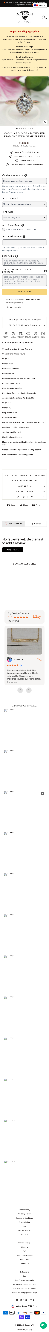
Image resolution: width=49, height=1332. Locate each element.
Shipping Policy (24, 1214)
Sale (24, 1276)
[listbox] (24, 181)
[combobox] (24, 242)
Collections (24, 1272)
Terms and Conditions (24, 1218)
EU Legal (24, 1234)
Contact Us (24, 1263)
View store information (13, 307)
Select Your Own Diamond (24, 325)
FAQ (24, 1251)
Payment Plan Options (24, 1255)
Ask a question (24, 497)
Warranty (24, 1247)
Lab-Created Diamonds (24, 1280)
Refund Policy (24, 1210)
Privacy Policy (24, 1222)
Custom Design (24, 1243)
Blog (24, 1226)
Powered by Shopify (24, 1330)
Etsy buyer (19, 659)
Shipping (16, 146)
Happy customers (24, 1230)
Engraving (8, 256)
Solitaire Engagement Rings (24, 1288)
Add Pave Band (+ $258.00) (21, 229)
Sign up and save (23, 1300)
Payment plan (24, 486)
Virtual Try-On (24, 491)
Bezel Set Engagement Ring (24, 1284)
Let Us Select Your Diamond (24, 320)
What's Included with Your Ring (24, 475)
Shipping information (25, 481)
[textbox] (18, 242)
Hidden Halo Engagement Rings (24, 1293)
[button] (12, 682)
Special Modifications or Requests (17, 271)
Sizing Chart (24, 1259)
